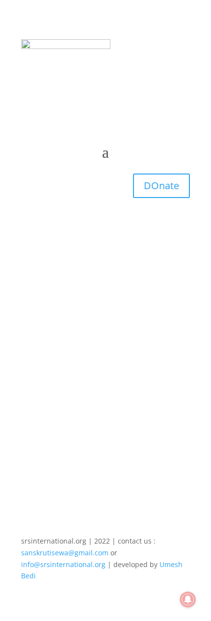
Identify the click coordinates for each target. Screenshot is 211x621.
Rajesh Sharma (65, 336)
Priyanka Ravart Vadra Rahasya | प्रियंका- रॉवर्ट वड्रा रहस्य (104, 322)
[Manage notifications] (188, 599)
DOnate (161, 185)
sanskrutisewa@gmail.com (64, 552)
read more (48, 420)
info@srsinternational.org (63, 564)
